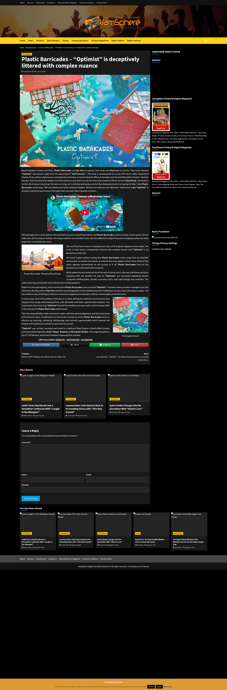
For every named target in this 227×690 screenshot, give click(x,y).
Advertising (40, 3)
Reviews (40, 40)
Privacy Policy (102, 3)
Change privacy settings (161, 249)
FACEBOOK (87, 339)
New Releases (53, 40)
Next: (122, 357)
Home (22, 40)
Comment (26, 442)
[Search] (205, 41)
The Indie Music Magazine (67, 3)
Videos (66, 40)
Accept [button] (151, 687)
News (30, 40)
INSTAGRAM (73, 339)
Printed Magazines (100, 40)
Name (25, 474)
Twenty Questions (80, 40)
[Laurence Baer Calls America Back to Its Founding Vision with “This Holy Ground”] (85, 388)
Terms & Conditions (86, 3)
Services (30, 3)
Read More (167, 687)
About (22, 3)
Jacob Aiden (27, 71)
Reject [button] (159, 687)
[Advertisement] (166, 79)
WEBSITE (60, 339)
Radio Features (134, 40)
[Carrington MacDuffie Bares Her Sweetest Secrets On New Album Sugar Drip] (189, 524)
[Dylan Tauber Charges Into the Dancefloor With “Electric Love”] (129, 388)
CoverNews (133, 566)
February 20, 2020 (40, 71)
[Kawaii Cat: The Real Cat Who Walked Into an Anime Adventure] (151, 524)
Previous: (44, 355)
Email (89, 474)
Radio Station (117, 40)
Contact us (51, 3)
